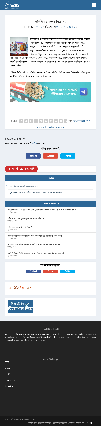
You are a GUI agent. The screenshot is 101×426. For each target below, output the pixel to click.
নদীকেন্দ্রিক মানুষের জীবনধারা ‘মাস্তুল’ (20, 227)
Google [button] (50, 155)
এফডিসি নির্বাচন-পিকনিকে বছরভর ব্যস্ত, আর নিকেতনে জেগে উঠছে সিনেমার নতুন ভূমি (36, 253)
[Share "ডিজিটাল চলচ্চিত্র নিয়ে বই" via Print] (65, 121)
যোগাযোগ (71, 423)
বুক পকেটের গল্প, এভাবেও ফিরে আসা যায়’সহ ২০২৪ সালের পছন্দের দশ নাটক (36, 192)
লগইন (34, 143)
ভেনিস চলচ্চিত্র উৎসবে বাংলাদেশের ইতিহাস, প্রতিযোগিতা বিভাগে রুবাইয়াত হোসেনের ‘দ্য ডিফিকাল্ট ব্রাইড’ (42, 210)
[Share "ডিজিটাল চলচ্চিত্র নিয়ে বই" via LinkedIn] (45, 121)
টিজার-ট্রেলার (9, 386)
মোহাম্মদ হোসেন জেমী (56, 127)
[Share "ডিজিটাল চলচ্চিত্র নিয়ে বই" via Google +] (31, 121)
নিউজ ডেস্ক (38, 26)
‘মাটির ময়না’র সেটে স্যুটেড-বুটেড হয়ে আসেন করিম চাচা (26, 218)
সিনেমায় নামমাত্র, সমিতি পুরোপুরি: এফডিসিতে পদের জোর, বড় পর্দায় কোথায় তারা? (34, 244)
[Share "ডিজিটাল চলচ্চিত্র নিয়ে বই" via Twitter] (26, 121)
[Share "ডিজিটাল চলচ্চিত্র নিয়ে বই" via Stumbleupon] (55, 121)
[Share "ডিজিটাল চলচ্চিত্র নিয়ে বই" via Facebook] (21, 121)
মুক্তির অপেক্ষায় (10, 380)
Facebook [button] (33, 155)
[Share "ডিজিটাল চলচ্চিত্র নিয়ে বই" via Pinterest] (41, 121)
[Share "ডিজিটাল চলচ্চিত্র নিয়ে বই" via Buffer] (50, 121)
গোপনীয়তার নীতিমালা (60, 423)
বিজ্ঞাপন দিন (80, 423)
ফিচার (70, 26)
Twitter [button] (67, 155)
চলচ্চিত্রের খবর (61, 26)
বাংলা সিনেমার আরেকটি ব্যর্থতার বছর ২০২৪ (24, 186)
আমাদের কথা (32, 423)
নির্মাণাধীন (8, 374)
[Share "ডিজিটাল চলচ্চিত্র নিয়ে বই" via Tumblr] (36, 121)
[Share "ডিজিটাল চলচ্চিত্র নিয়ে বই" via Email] (60, 121)
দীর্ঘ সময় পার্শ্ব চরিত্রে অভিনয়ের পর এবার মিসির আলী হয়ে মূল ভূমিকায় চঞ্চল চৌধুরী (35, 236)
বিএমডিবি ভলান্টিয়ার (44, 423)
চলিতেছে (8, 368)
